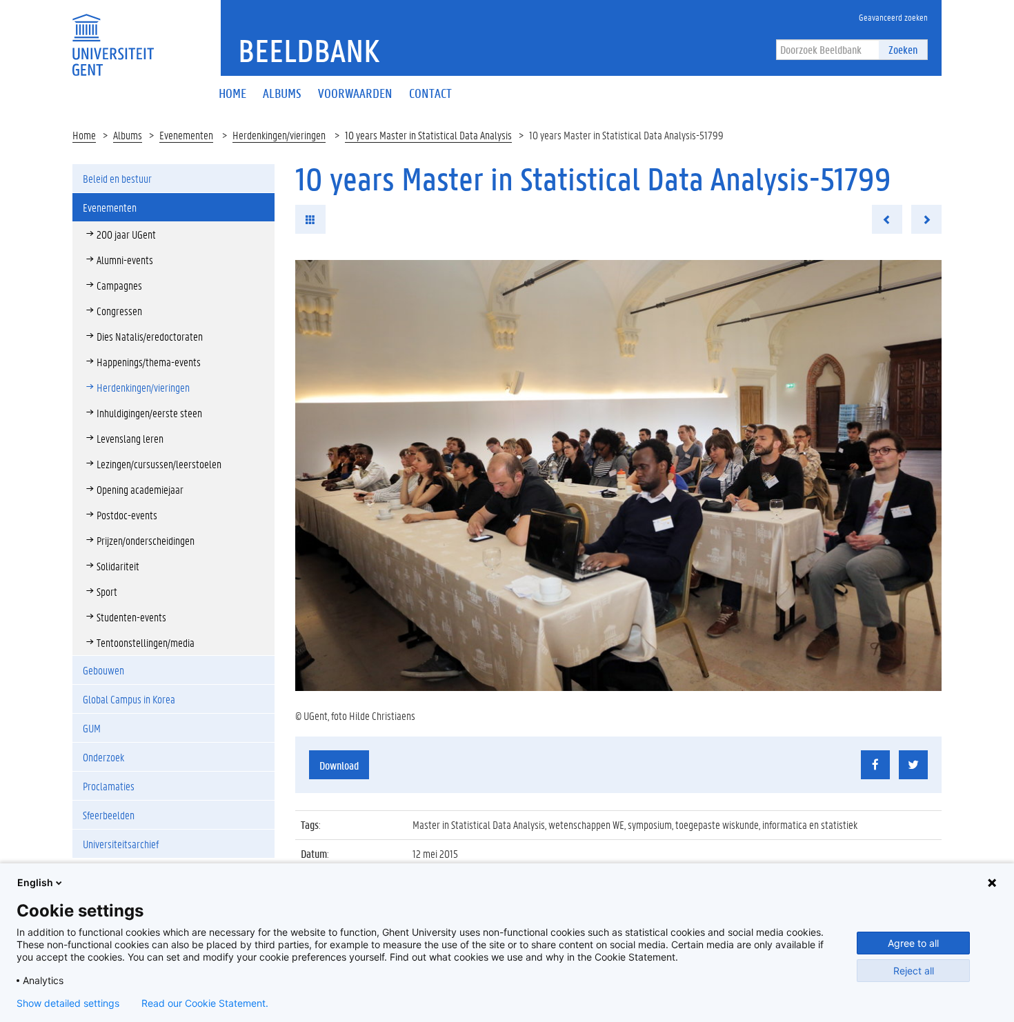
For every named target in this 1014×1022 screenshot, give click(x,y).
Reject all (913, 970)
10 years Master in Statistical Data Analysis (428, 135)
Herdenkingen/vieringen (279, 135)
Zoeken (902, 49)
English (35, 882)
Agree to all (913, 943)
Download (339, 765)
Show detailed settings (68, 1003)
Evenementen (186, 135)
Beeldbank (308, 50)
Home (84, 135)
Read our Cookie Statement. (204, 1003)
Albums (127, 135)
